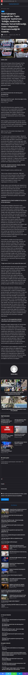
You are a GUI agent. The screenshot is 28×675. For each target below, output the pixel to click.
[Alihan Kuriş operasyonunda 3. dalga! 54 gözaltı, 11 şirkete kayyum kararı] (7, 429)
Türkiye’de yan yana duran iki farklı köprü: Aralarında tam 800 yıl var (18, 596)
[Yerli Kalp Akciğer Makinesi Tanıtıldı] (5, 559)
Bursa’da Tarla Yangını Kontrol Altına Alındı (20, 435)
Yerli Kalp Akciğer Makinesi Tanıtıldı (18, 557)
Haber (8, 8)
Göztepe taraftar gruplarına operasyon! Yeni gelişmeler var (6, 421)
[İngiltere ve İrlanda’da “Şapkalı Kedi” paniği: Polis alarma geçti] (5, 586)
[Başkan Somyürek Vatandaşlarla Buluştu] (7, 445)
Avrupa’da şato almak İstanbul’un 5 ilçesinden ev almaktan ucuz (18, 510)
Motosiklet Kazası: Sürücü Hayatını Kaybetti (21, 442)
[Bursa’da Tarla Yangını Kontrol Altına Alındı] (21, 429)
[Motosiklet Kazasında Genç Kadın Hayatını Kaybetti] (5, 580)
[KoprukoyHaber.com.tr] (14, 4)
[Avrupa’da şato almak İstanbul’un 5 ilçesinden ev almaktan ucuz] (5, 511)
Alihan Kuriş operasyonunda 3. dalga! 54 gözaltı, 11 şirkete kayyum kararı (7, 436)
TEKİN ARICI (5, 34)
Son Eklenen (14, 505)
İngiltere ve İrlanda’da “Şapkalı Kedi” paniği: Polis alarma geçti (17, 585)
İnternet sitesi (4, 488)
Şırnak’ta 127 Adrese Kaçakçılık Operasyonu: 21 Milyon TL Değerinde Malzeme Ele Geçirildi (12, 591)
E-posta (3, 483)
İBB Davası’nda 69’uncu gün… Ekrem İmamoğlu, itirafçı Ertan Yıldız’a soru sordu (12, 520)
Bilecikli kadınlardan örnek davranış (18, 551)
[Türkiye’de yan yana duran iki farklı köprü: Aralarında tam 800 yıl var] (5, 597)
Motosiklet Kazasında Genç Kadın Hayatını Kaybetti (18, 579)
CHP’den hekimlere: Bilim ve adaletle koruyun (20, 420)
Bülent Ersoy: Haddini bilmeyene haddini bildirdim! (13, 535)
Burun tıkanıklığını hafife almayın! (9, 542)
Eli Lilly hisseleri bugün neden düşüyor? (10, 601)
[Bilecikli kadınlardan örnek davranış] (5, 553)
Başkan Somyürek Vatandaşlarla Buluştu (6, 450)
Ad (2, 478)
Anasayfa (4, 8)
